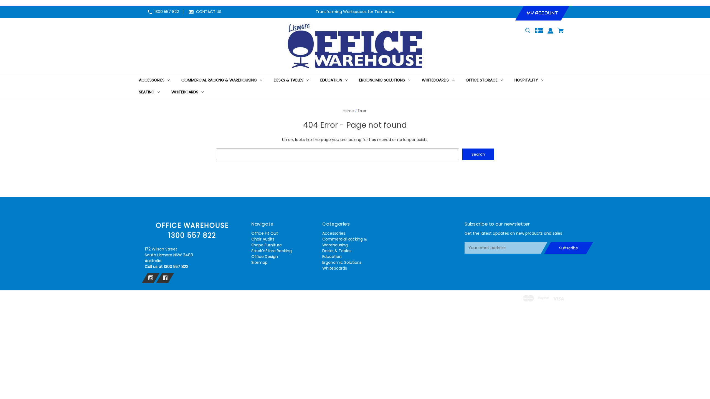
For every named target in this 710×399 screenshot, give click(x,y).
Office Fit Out (264, 233)
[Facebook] (165, 278)
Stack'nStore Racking (271, 251)
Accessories (333, 233)
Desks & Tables (336, 251)
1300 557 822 (166, 11)
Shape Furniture (266, 245)
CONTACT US (208, 11)
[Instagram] (151, 278)
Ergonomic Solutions (342, 262)
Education (332, 256)
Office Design (264, 256)
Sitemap (259, 262)
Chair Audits (263, 239)
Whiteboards (334, 268)
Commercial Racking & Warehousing (344, 242)
